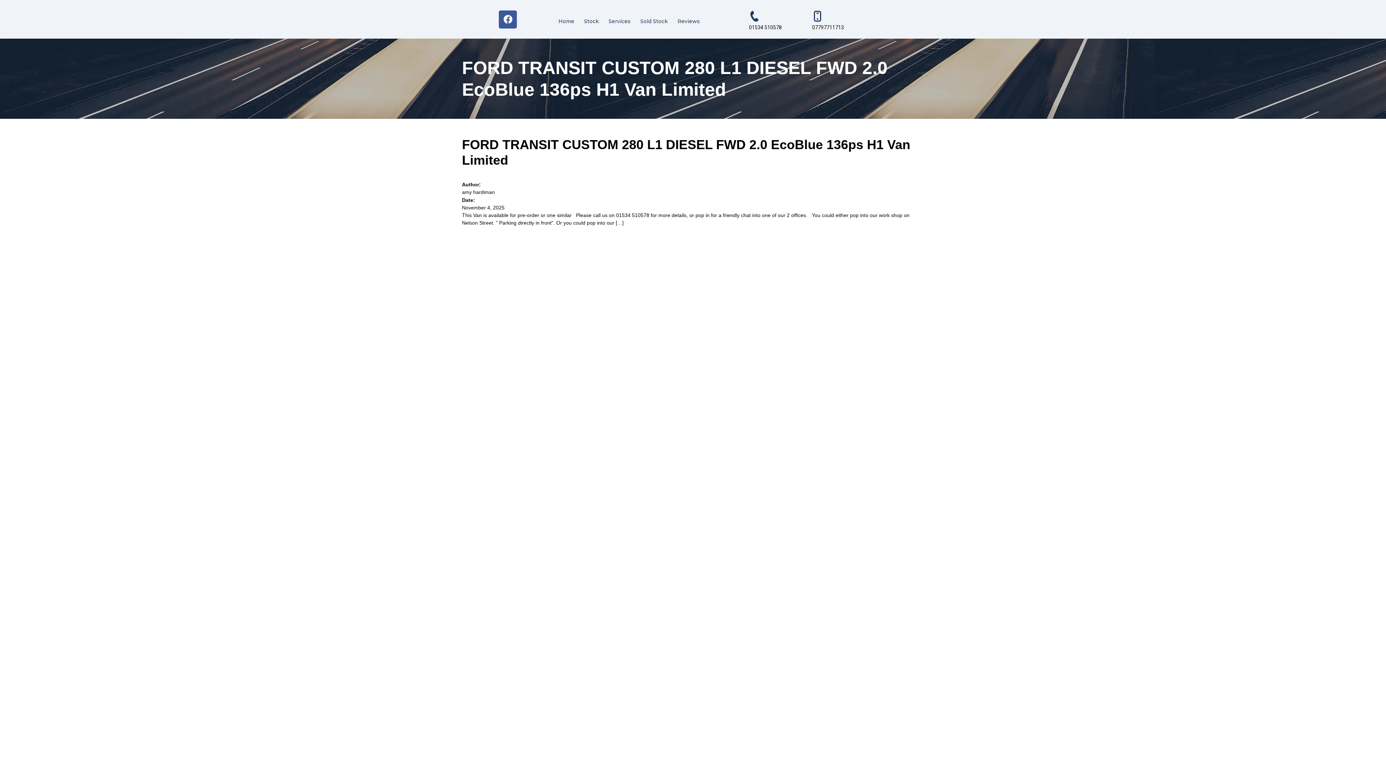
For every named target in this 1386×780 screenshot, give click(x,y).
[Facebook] (508, 19)
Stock (591, 21)
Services (620, 21)
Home (566, 21)
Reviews (688, 21)
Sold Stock (654, 21)
